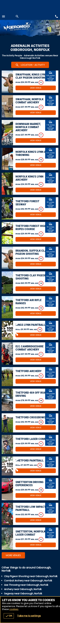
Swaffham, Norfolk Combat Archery (30, 101)
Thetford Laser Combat (32, 439)
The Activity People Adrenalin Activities (20, 27)
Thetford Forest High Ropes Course (31, 227)
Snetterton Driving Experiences (30, 484)
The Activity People (12, 55)
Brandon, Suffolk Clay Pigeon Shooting (32, 252)
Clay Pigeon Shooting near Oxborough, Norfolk (31, 576)
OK (8, 616)
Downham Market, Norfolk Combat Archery (28, 127)
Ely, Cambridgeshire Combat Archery (30, 348)
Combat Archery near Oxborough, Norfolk (28, 580)
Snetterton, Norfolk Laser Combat (31, 533)
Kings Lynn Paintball (30, 324)
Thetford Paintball (30, 460)
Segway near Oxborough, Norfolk (23, 593)
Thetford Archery (29, 371)
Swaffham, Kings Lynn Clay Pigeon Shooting (31, 76)
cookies (13, 609)
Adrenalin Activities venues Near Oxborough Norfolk (39, 56)
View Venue (35, 87)
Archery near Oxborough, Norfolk (23, 589)
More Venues (13, 555)
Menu (3, 16)
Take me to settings (29, 615)
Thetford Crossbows (31, 417)
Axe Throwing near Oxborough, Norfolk (26, 585)
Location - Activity (30, 65)
